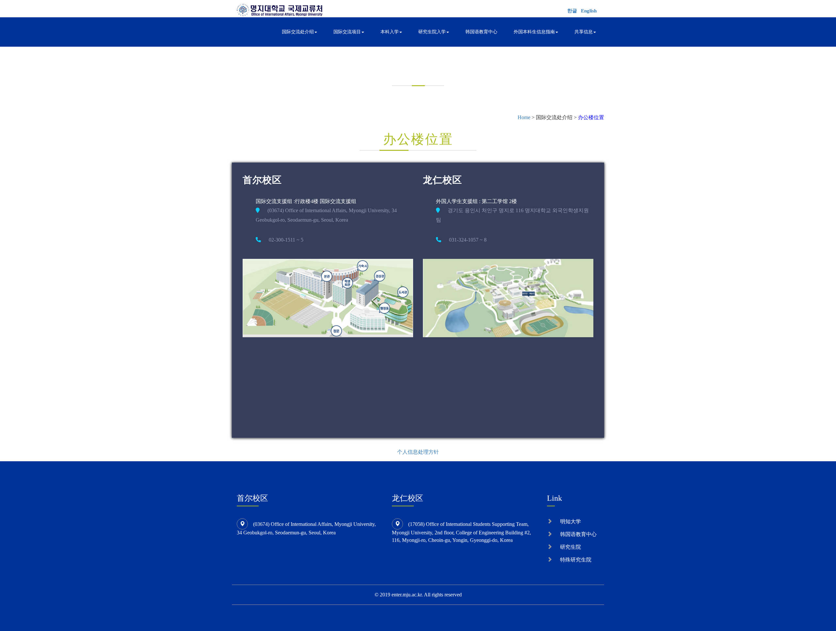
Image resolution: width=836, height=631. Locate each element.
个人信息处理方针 (418, 452)
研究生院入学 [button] (432, 31)
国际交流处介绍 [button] (298, 31)
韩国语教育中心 (481, 31)
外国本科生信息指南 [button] (534, 31)
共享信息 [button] (583, 31)
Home (524, 117)
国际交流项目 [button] (347, 31)
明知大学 (570, 521)
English (589, 10)
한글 (572, 10)
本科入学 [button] (389, 31)
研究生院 (570, 547)
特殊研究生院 (575, 559)
